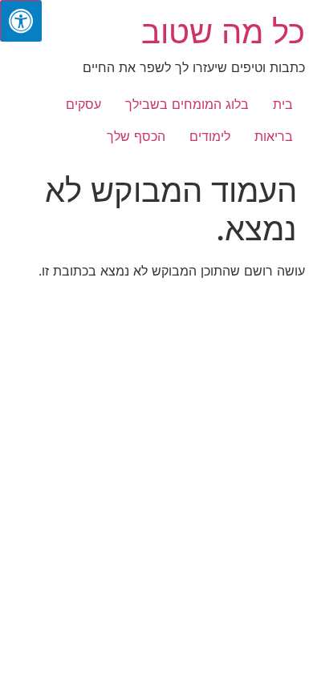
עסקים (83, 104)
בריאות (273, 136)
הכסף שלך (136, 136)
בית (283, 104)
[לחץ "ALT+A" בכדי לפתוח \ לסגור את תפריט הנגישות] (21, 21)
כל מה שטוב (223, 31)
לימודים (209, 136)
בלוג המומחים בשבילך (187, 104)
